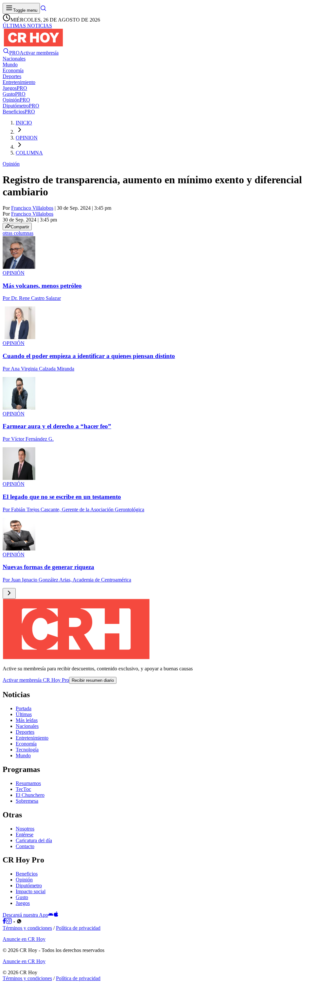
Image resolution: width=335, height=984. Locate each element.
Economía (26, 743)
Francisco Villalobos (32, 208)
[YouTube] (14, 922)
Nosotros (25, 828)
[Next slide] (9, 593)
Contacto (25, 846)
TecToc (23, 789)
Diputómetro (29, 885)
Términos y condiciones (27, 928)
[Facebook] (4, 922)
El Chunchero (30, 795)
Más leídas (27, 720)
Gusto (22, 897)
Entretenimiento (32, 738)
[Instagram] (9, 922)
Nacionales (27, 726)
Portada (23, 708)
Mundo (23, 755)
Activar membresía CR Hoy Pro (36, 680)
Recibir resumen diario (93, 680)
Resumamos (28, 783)
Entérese (24, 834)
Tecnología (27, 749)
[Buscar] (43, 10)
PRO (14, 53)
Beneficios (27, 874)
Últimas (24, 714)
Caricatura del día (34, 840)
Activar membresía (39, 53)
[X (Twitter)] (24, 922)
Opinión (11, 164)
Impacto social (30, 891)
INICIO (24, 122)
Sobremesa (27, 801)
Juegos (23, 903)
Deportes (25, 732)
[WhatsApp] (19, 922)
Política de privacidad (78, 928)
